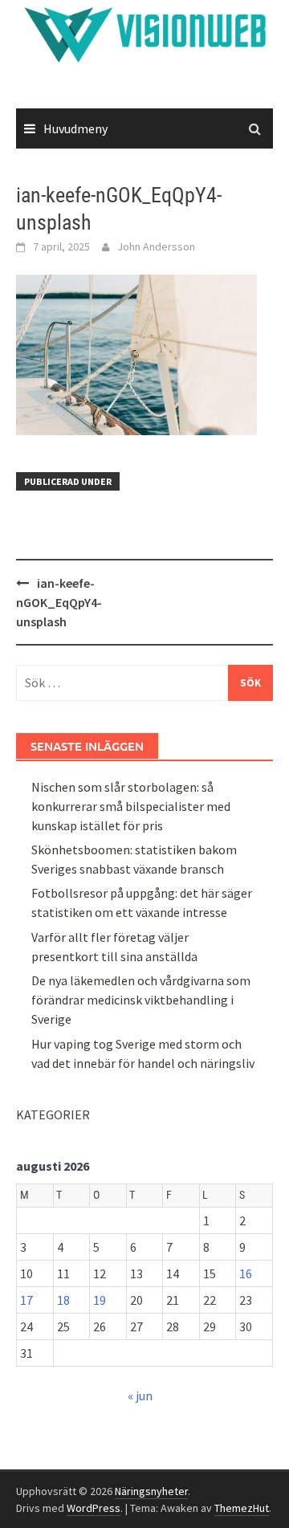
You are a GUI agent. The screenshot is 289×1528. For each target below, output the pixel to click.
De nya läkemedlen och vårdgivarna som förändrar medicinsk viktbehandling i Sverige (140, 999)
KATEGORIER (53, 1114)
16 (245, 1273)
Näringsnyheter (151, 1491)
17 (26, 1300)
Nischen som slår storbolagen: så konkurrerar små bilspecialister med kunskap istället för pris (130, 806)
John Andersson (156, 246)
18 (63, 1300)
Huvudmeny (75, 128)
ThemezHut (241, 1508)
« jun (140, 1395)
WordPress (93, 1508)
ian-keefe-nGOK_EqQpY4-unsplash (59, 602)
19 (99, 1300)
